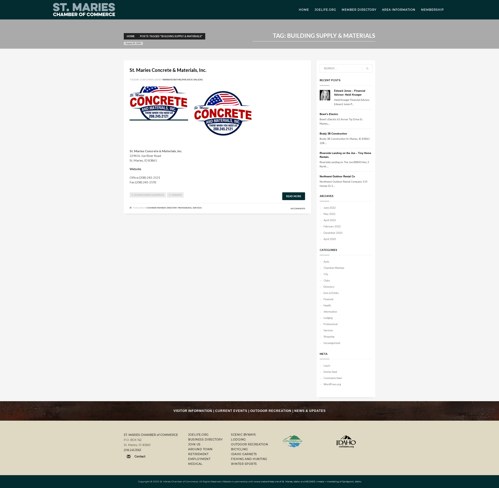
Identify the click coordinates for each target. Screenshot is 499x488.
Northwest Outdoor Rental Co (337, 176)
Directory (172, 208)
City (326, 274)
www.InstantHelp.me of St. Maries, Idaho (277, 481)
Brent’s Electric (329, 114)
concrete (177, 195)
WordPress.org (332, 384)
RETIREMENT (198, 454)
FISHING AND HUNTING (249, 459)
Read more (293, 196)
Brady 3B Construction (333, 133)
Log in (327, 365)
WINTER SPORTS (244, 464)
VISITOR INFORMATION (192, 410)
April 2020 (330, 239)
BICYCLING (239, 449)
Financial (328, 299)
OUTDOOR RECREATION (270, 410)
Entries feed (330, 371)
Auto (326, 261)
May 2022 (329, 213)
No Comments (298, 208)
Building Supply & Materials (149, 195)
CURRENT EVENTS (231, 410)
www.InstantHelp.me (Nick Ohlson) (183, 79)
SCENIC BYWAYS (243, 434)
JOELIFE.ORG (198, 434)
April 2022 (330, 220)
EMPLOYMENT (199, 459)
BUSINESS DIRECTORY (205, 439)
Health (327, 305)
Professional (185, 208)
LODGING (238, 439)
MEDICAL (195, 464)
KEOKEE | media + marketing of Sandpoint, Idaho (333, 481)
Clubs (327, 280)
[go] (367, 68)
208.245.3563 (132, 450)
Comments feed (333, 378)
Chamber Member (156, 208)
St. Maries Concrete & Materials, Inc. (168, 70)
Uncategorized (332, 343)
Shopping (329, 336)
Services (197, 208)
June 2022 (330, 207)
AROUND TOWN (200, 449)
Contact (139, 456)
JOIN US (194, 444)
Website (135, 169)
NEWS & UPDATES (310, 410)
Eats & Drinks (331, 293)
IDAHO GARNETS (244, 454)
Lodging (328, 317)
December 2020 (333, 232)
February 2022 (332, 226)
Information (330, 311)
